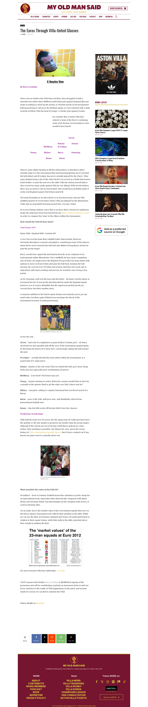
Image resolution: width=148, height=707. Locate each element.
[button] (116, 16)
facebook (40, 603)
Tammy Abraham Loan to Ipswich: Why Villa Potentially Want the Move (109, 215)
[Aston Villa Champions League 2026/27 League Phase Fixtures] (111, 119)
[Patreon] (118, 682)
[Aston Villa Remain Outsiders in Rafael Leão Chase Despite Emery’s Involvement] (111, 175)
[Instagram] (107, 682)
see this (61, 571)
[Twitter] (102, 682)
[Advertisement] (55, 42)
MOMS (23, 34)
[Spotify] (113, 682)
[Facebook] (96, 682)
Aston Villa (108, 691)
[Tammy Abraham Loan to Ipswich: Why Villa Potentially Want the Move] (111, 203)
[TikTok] (124, 682)
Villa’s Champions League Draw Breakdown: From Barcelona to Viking (110, 159)
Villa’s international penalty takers (44, 432)
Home (22, 22)
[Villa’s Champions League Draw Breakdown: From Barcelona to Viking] (111, 147)
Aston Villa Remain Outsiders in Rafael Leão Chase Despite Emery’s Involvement (110, 187)
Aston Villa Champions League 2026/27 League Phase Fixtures (111, 131)
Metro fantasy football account (75, 213)
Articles (28, 22)
